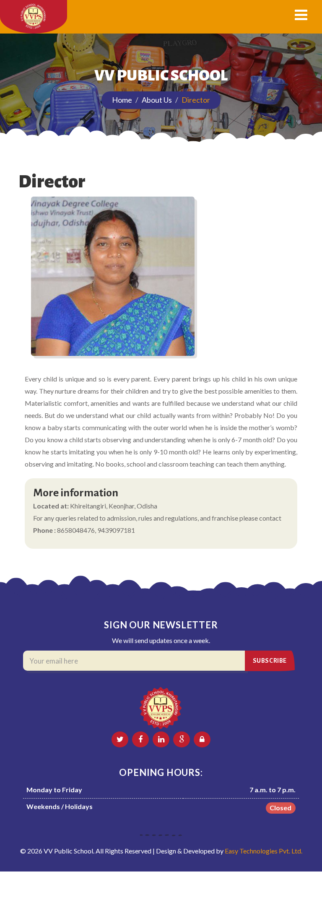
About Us (157, 99)
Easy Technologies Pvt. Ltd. (263, 851)
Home (122, 99)
